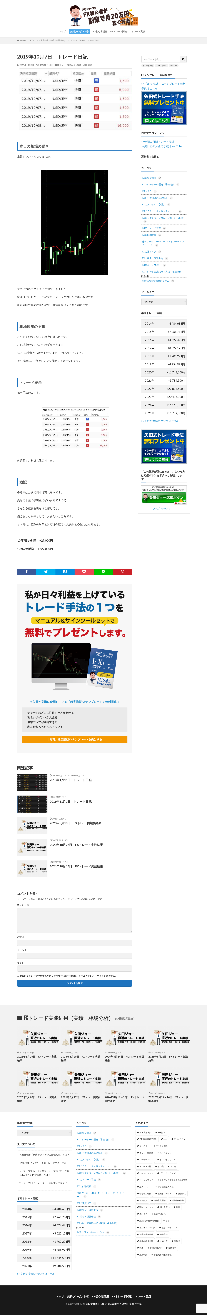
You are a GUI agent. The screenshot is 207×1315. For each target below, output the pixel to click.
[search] (183, 59)
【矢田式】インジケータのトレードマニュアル (42, 1163)
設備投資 (164, 1241)
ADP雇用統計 (145, 1132)
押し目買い (165, 1207)
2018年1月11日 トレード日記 (71, 780)
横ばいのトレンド (169, 1227)
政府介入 (143, 1214)
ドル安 (161, 1166)
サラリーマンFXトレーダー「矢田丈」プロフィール (44, 1184)
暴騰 (168, 1220)
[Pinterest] (122, 572)
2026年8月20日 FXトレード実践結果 (37, 1099)
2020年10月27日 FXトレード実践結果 (76, 844)
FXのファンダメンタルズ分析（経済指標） (164, 219)
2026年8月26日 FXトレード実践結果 (37, 1058)
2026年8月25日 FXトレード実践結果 (80, 1058)
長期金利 (172, 1248)
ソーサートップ (146, 1159)
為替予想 (164, 1234)
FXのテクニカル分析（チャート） (161, 211)
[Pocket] (84, 572)
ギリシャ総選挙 (146, 1153)
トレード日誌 (145, 1166)
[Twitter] (45, 572)
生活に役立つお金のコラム (158, 280)
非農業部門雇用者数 (163, 1254)
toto (165, 1139)
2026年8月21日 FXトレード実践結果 (168, 1058)
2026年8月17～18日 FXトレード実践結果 (125, 1099)
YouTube (173, 66)
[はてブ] (65, 572)
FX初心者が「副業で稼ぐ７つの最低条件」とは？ (44, 1154)
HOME (23, 40)
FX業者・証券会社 (153, 265)
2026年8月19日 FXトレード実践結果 (80, 1099)
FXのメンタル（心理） (156, 204)
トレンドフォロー (167, 1159)
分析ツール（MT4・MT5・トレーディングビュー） (163, 243)
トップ (62, 31)
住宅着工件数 (145, 1193)
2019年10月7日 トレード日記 (85, 40)
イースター (144, 1146)
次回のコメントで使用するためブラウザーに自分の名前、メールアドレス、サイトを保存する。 (68, 976)
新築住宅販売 (160, 1214)
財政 (141, 1248)
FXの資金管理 (151, 177)
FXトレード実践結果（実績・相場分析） (48, 40)
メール (22, 950)
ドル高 (173, 1166)
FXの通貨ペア (151, 251)
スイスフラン (166, 1153)
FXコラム (149, 191)
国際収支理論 (160, 1200)
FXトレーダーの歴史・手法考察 (160, 184)
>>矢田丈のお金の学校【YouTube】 (163, 146)
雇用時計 (143, 1254)
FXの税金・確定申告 (154, 258)
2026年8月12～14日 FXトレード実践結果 (168, 1099)
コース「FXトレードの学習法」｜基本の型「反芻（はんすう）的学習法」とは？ (44, 1173)
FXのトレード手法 (153, 228)
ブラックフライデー (168, 1173)
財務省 (177, 1241)
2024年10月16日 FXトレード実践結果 (76, 866)
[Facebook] (26, 572)
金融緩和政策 (156, 1248)
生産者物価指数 (146, 1241)
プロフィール (162, 66)
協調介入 (182, 1193)
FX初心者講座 (100, 31)
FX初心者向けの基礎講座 (157, 197)
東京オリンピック (147, 1227)
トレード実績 (138, 31)
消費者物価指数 (146, 1234)
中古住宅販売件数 (166, 1187)
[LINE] (103, 572)
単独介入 (143, 1200)
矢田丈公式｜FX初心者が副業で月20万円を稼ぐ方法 (113, 1303)
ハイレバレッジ (146, 1173)
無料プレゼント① (79, 31)
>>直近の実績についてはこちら (160, 421)
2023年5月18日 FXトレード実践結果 (75, 823)
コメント (23, 905)
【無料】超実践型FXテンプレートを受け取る (74, 739)
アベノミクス (180, 1139)
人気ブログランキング (164, 508)
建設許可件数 (178, 1200)
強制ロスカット (146, 1207)
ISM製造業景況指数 (148, 1139)
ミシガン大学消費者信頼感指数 (173, 1180)
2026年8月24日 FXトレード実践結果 (124, 1058)
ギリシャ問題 (162, 1146)
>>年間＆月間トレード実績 (157, 141)
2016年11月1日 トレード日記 (71, 801)
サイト (20, 963)
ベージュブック (146, 1180)
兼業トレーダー (165, 1193)
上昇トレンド (145, 1187)
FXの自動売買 (151, 234)
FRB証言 (161, 1132)
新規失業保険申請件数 (149, 1220)
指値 (178, 1207)
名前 (20, 937)
